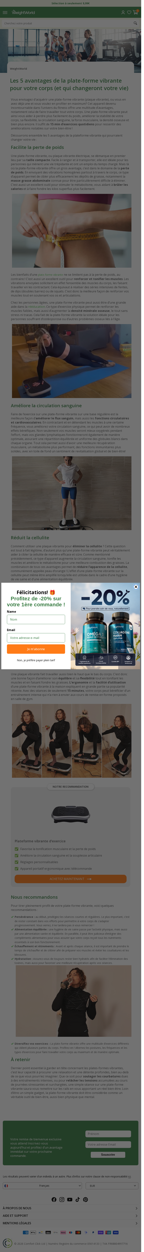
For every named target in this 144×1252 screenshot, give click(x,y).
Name (11, 612)
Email (11, 630)
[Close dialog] (136, 586)
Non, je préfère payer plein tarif (36, 660)
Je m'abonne (36, 649)
